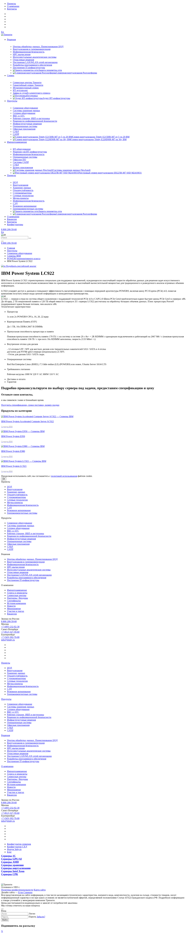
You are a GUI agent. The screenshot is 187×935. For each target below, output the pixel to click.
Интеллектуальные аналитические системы (34, 57)
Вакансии (12, 219)
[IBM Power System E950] (23, 431)
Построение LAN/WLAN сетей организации (35, 62)
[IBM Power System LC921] (23, 461)
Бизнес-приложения (23, 167)
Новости (11, 606)
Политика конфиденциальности (17, 890)
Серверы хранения (12, 865)
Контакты (12, 9)
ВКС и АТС (19, 116)
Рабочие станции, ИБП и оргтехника (31, 118)
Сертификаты (14, 600)
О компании (13, 6)
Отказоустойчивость (23, 190)
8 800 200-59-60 (9, 229)
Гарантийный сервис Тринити (28, 85)
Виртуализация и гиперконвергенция (31, 49)
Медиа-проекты (21, 198)
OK (3, 479)
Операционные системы (25, 126)
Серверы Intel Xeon (12, 871)
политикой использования (64, 476)
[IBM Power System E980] (23, 446)
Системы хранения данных (26, 110)
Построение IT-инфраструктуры (29, 67)
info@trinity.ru (8, 640)
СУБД (16, 131)
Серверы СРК (9, 874)
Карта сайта (40, 890)
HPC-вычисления (21, 54)
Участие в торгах (15, 611)
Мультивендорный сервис (26, 87)
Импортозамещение (17, 142)
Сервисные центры (16, 595)
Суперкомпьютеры (22, 193)
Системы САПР (21, 162)
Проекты (11, 3)
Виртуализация (20, 185)
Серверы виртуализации (16, 868)
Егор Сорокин (25, 892)
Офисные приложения (24, 129)
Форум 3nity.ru (14, 849)
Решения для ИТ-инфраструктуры (30, 151)
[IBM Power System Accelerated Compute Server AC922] (37, 416)
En (2, 32)
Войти (5, 920)
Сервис (10, 75)
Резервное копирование (25, 206)
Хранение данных (22, 187)
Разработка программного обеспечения (32, 65)
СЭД (15, 203)
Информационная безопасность (28, 52)
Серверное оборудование (25, 108)
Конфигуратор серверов (19, 844)
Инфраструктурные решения (27, 123)
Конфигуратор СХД (17, 846)
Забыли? (41, 916)
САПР (16, 134)
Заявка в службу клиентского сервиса (31, 93)
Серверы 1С (8, 855)
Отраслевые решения (23, 59)
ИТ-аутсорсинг (20, 90)
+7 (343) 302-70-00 (10, 637)
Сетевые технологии (23, 195)
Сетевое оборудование (24, 113)
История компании (16, 603)
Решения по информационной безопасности (35, 121)
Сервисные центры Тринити (27, 82)
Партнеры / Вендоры (17, 598)
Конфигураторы (15, 224)
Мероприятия (14, 608)
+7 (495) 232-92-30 (10, 626)
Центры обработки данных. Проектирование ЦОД (38, 46)
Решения (11, 39)
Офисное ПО (19, 159)
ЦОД (15, 182)
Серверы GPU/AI (11, 858)
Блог (9, 852)
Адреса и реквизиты (17, 593)
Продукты (12, 101)
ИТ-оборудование (22, 149)
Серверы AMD (10, 861)
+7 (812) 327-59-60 (10, 632)
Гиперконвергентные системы (28, 208)
